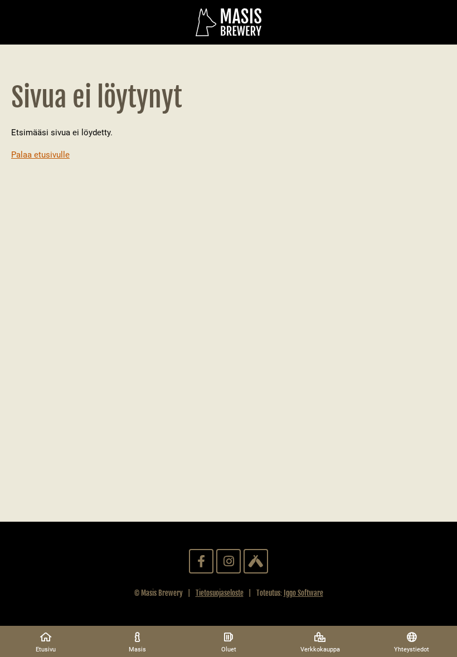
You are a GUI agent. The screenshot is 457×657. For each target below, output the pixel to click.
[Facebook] (201, 561)
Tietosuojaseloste (220, 593)
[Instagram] (228, 561)
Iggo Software (303, 593)
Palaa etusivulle (40, 155)
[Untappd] (256, 561)
